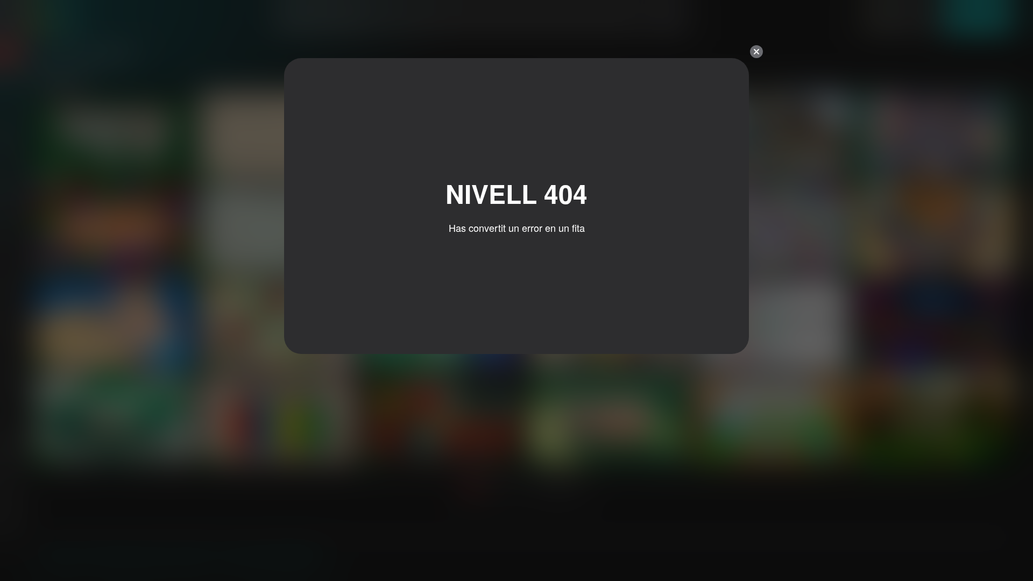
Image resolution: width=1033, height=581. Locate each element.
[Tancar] (756, 51)
